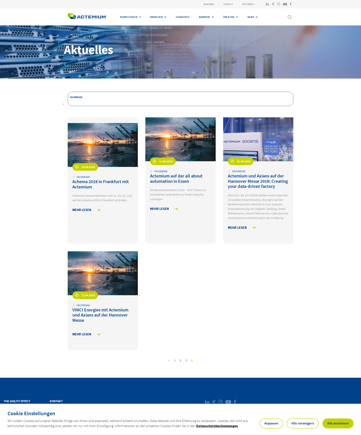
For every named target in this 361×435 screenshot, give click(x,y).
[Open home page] (87, 17)
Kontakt (209, 4)
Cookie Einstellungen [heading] (31, 413)
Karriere (204, 17)
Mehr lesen (81, 210)
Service (228, 4)
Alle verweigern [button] (302, 423)
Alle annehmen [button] (338, 423)
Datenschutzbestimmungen (217, 426)
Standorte (183, 17)
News (250, 17)
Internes (248, 4)
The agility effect (17, 401)
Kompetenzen (128, 17)
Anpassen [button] (271, 423)
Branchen (156, 17)
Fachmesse (76, 97)
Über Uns (229, 17)
